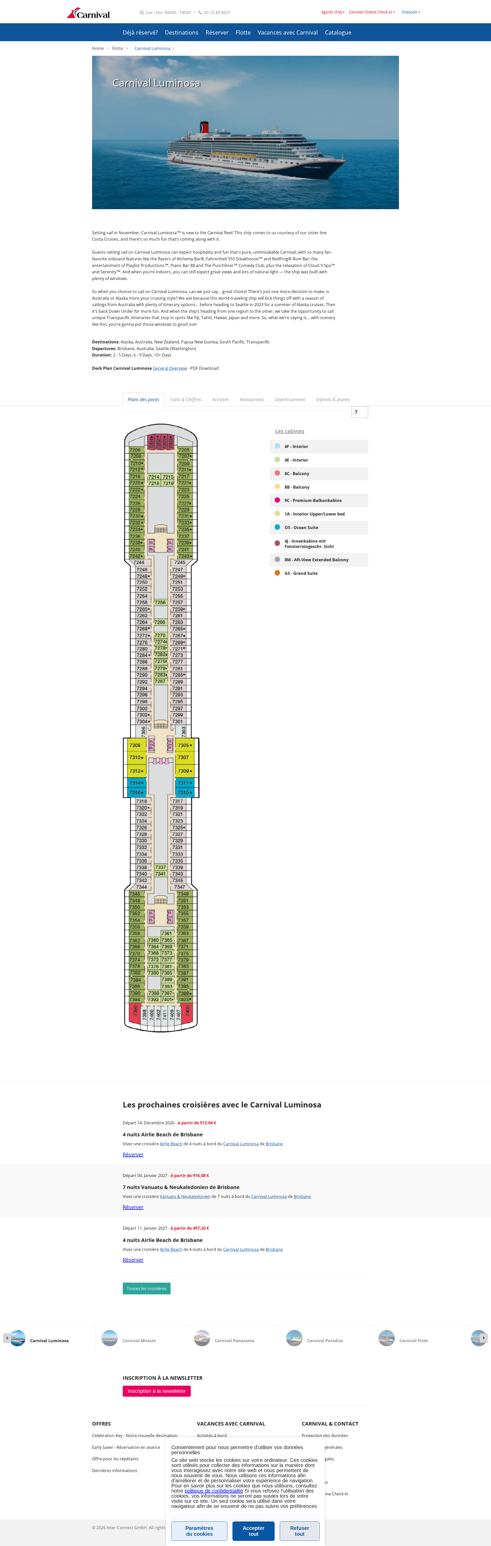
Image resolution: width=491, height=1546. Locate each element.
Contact (309, 1470)
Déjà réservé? (140, 32)
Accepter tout (253, 1531)
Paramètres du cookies (199, 1531)
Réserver (217, 32)
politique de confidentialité (214, 1491)
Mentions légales (318, 1459)
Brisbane (274, 1144)
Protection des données (325, 1435)
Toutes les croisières (146, 1288)
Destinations (181, 32)
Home (98, 48)
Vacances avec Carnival (288, 32)
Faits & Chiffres (185, 399)
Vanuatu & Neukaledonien (185, 1196)
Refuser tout (299, 1531)
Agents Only (331, 12)
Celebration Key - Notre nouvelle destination (134, 1435)
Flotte (243, 32)
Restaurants (252, 399)
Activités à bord (212, 1435)
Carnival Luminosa (241, 1144)
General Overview (170, 368)
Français (409, 12)
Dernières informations (114, 1470)
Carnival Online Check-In (370, 12)
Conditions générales (322, 1447)
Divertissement (290, 399)
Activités (220, 399)
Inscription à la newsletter (157, 1391)
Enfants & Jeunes (333, 399)
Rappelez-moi (315, 1482)
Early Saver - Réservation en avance (126, 1447)
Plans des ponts (143, 399)
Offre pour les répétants (115, 1459)
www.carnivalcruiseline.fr (88, 12)
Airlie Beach (171, 1144)
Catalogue (338, 32)
